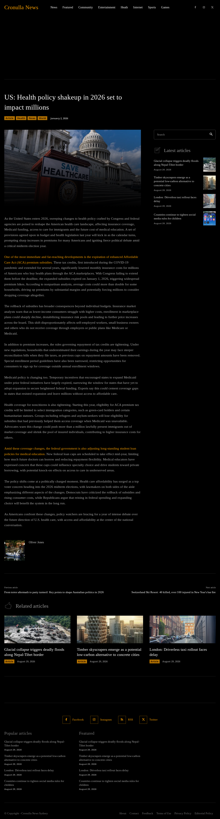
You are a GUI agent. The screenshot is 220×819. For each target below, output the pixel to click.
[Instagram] (204, 7)
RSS (130, 719)
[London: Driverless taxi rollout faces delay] (209, 201)
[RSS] (122, 720)
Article (10, 118)
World (42, 118)
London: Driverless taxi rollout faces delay (29, 770)
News (32, 118)
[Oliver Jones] (14, 550)
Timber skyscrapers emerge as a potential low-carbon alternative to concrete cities (174, 181)
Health (21, 118)
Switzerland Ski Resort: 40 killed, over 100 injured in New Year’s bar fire (173, 592)
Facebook (78, 719)
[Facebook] (195, 7)
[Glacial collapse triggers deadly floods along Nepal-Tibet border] (209, 165)
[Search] (211, 134)
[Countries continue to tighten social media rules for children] (209, 218)
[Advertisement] (110, 47)
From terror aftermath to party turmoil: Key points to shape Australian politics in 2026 (54, 592)
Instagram (106, 719)
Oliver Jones (36, 542)
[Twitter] (212, 7)
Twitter (153, 719)
